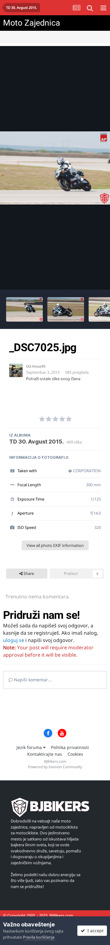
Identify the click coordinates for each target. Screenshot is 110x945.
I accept (94, 930)
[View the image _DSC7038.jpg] (24, 309)
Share (28, 573)
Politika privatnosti (70, 747)
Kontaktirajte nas (44, 754)
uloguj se (13, 640)
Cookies (75, 754)
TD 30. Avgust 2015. (36, 441)
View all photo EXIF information (55, 545)
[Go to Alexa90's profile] (16, 370)
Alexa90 (39, 366)
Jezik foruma (29, 747)
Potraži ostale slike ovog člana (53, 378)
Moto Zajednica (31, 23)
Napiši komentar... (32, 680)
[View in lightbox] (55, 167)
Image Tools (85, 279)
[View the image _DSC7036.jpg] (65, 309)
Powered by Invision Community (55, 766)
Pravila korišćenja (38, 937)
